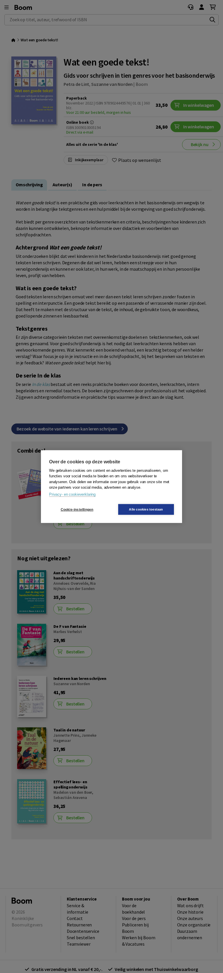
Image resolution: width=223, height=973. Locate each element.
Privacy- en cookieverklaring (72, 494)
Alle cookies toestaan (146, 509)
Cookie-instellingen (77, 509)
